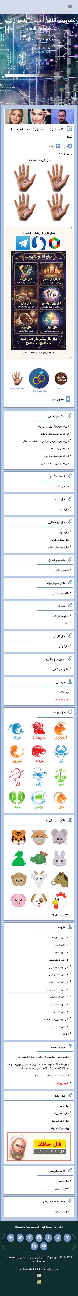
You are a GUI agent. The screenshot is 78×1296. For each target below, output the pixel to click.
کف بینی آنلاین (62, 569)
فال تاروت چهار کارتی (58, 974)
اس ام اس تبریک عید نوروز (56, 455)
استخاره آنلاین (62, 486)
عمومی (53, 399)
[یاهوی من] (67, 1238)
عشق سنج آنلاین (61, 669)
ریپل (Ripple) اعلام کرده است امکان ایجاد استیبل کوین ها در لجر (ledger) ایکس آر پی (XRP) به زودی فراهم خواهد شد (39, 1066)
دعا (67, 623)
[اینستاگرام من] (39, 1238)
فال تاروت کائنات (60, 952)
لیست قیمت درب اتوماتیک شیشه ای (51, 1075)
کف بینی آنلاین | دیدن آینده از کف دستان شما (40, 24)
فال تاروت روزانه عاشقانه (56, 1019)
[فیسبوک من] (48, 1238)
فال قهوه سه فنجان (59, 539)
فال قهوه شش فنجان (58, 546)
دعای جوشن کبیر (60, 615)
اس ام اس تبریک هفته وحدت (55, 433)
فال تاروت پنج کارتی (59, 981)
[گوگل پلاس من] (10, 1238)
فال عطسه (64, 1180)
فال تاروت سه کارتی (59, 967)
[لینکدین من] (34, 1246)
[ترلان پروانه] (39, 117)
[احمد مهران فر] (62, 117)
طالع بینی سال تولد (59, 914)
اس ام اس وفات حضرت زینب (55, 448)
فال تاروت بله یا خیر (59, 1026)
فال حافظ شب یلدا (60, 1120)
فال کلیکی (64, 646)
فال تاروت (64, 1033)
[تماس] (29, 1238)
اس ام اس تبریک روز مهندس (55, 463)
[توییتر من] (20, 1238)
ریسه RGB (63, 692)
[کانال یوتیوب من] (43, 1246)
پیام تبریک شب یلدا (59, 1128)
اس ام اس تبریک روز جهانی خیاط (53, 426)
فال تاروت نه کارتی (59, 996)
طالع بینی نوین (62, 1188)
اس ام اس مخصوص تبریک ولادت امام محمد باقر (46, 440)
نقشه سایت (26, 1269)
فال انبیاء (64, 509)
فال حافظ (64, 1105)
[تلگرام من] (57, 1238)
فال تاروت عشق (61, 1011)
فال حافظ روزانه (61, 1113)
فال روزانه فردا (61, 1211)
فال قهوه (64, 532)
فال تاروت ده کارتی (59, 1004)
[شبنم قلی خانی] (16, 117)
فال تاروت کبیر (61, 944)
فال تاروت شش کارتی (58, 989)
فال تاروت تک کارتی (59, 959)
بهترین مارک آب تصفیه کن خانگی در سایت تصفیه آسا (43, 1056)
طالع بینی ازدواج (61, 592)
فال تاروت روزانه (60, 937)
